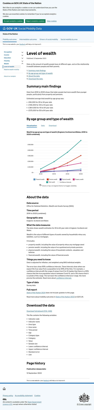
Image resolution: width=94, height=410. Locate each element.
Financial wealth (40, 179)
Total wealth (52, 182)
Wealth (6, 64)
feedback (22, 44)
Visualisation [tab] (32, 126)
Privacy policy (8, 396)
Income (6, 55)
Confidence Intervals (65, 182)
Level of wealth (9, 66)
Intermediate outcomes (28, 39)
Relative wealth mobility (11, 69)
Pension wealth (53, 179)
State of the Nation (10, 34)
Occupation (8, 52)
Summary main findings (37, 70)
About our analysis (10, 76)
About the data (34, 76)
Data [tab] (43, 126)
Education (7, 58)
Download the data (35, 79)
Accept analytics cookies (13, 21)
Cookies (37, 396)
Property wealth (79, 179)
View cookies (52, 21)
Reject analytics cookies (35, 21)
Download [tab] (52, 126)
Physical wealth (66, 179)
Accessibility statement (24, 396)
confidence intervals (63, 278)
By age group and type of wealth (40, 73)
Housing (7, 61)
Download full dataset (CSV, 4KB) (39, 311)
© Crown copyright (84, 404)
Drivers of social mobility (49, 39)
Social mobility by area (69, 39)
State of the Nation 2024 (36, 293)
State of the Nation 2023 (65, 297)
